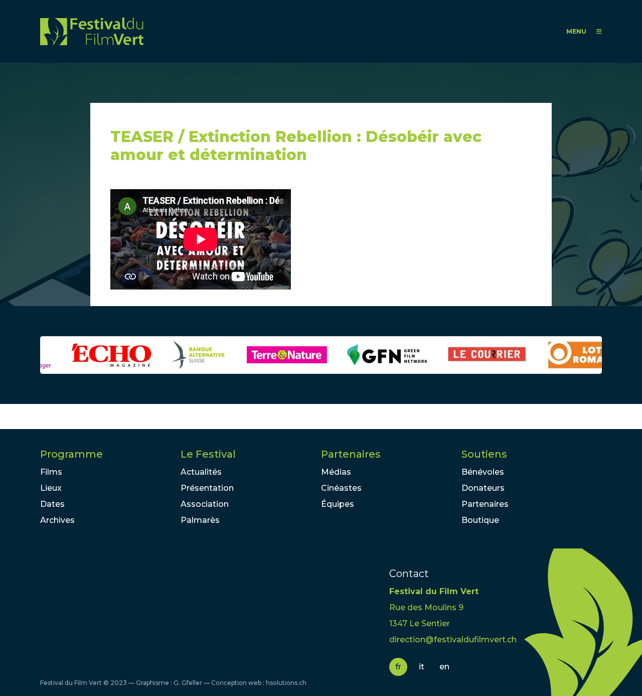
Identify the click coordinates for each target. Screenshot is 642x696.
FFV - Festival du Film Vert (92, 31)
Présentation (207, 488)
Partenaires (351, 454)
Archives (57, 520)
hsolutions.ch (286, 682)
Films (51, 472)
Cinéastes (341, 488)
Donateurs (483, 488)
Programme (71, 454)
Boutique (480, 520)
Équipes (337, 504)
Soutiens (484, 454)
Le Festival (208, 454)
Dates (52, 504)
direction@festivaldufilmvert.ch (453, 639)
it (421, 666)
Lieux (51, 488)
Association (205, 504)
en (444, 666)
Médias (336, 472)
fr (398, 666)
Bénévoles (482, 472)
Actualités (201, 472)
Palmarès (200, 520)
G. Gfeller (188, 682)
